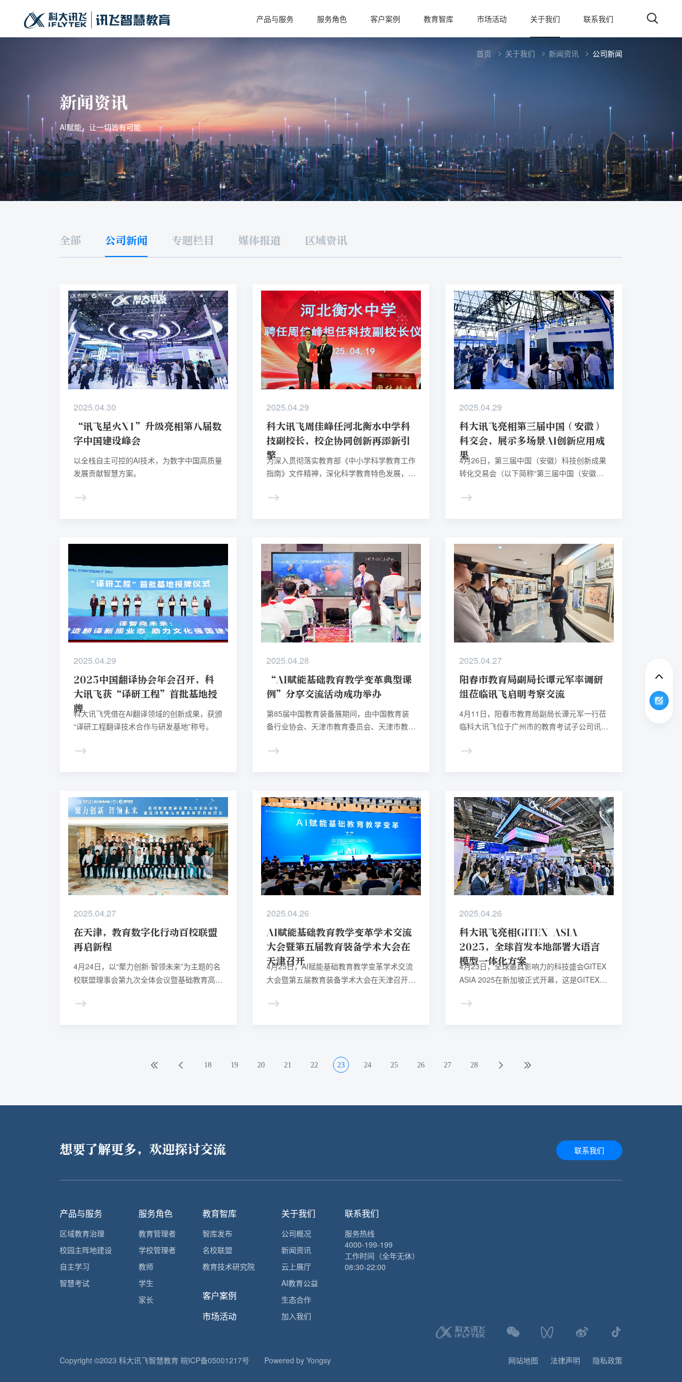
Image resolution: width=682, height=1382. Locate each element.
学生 (146, 1282)
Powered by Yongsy (297, 1360)
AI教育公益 (299, 1282)
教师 (146, 1266)
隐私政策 (607, 1360)
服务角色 (332, 18)
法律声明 (565, 1360)
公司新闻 (607, 53)
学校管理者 (157, 1249)
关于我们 (545, 18)
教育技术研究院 (228, 1266)
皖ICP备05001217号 (215, 1360)
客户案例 (385, 18)
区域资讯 (326, 241)
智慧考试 (75, 1282)
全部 (70, 241)
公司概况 (296, 1233)
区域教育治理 (82, 1233)
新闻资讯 (564, 53)
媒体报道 (259, 241)
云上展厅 (296, 1266)
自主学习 (75, 1266)
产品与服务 (275, 18)
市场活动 (492, 18)
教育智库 (438, 18)
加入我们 (296, 1316)
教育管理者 (157, 1233)
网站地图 (523, 1360)
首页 (483, 53)
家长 (146, 1299)
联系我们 (598, 18)
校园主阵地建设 (86, 1249)
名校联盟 (217, 1249)
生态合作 (296, 1299)
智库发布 (217, 1233)
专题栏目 (193, 241)
